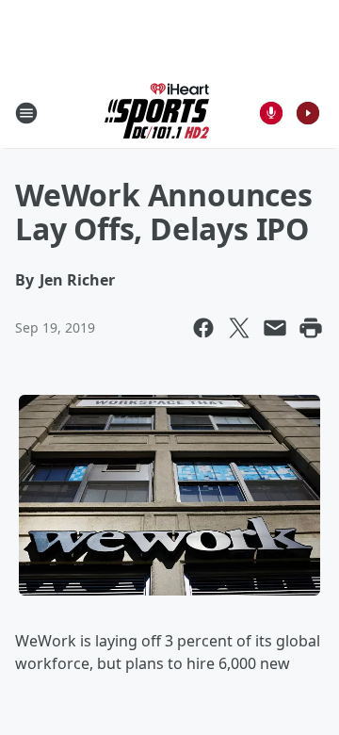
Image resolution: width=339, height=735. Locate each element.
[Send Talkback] (271, 113)
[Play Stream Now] (308, 113)
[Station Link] (157, 112)
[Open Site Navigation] (26, 113)
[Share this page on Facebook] (203, 328)
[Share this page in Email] (275, 328)
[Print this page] (311, 328)
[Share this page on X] (239, 328)
